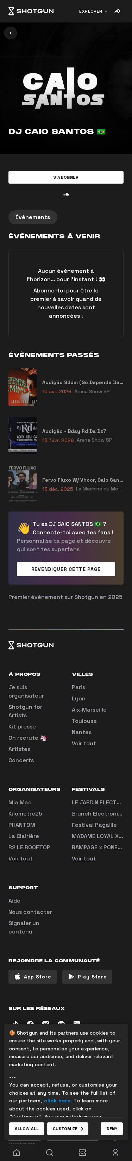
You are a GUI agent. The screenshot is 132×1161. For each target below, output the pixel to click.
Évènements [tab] (32, 217)
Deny (111, 1129)
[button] (66, 177)
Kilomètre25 (25, 813)
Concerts (21, 760)
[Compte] (115, 1152)
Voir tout (84, 743)
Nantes (82, 732)
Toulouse (84, 721)
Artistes (19, 749)
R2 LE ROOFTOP (29, 847)
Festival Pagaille (94, 825)
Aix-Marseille (89, 709)
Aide (14, 900)
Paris (78, 687)
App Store (37, 977)
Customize (65, 1129)
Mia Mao (20, 802)
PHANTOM (21, 825)
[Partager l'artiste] (117, 11)
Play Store (92, 977)
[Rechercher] (49, 1152)
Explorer (90, 11)
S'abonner (65, 177)
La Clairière (23, 836)
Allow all (27, 1129)
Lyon (79, 698)
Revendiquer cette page (66, 569)
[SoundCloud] (66, 194)
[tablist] (66, 217)
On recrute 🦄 (27, 737)
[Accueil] (31, 11)
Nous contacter (30, 912)
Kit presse (22, 726)
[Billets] (82, 1152)
